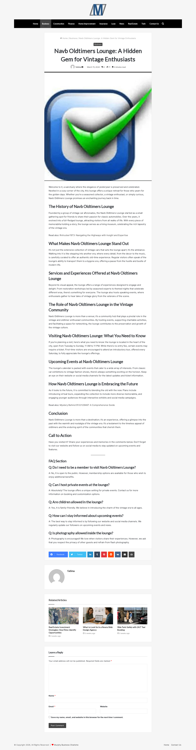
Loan (113, 24)
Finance (71, 24)
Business (45, 24)
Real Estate (132, 24)
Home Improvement (86, 24)
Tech (143, 24)
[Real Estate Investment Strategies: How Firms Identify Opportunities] (64, 615)
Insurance (103, 24)
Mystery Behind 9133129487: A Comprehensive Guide (87, 405)
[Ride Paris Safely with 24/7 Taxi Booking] (132, 615)
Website (103, 706)
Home (35, 24)
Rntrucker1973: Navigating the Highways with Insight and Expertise (94, 235)
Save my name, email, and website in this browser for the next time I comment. (87, 717)
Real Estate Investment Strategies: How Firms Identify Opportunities (62, 630)
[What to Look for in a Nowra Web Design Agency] (98, 615)
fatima (78, 67)
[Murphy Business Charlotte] (98, 10)
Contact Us (154, 24)
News (122, 24)
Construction (58, 24)
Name (52, 696)
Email (52, 706)
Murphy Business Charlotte (66, 745)
